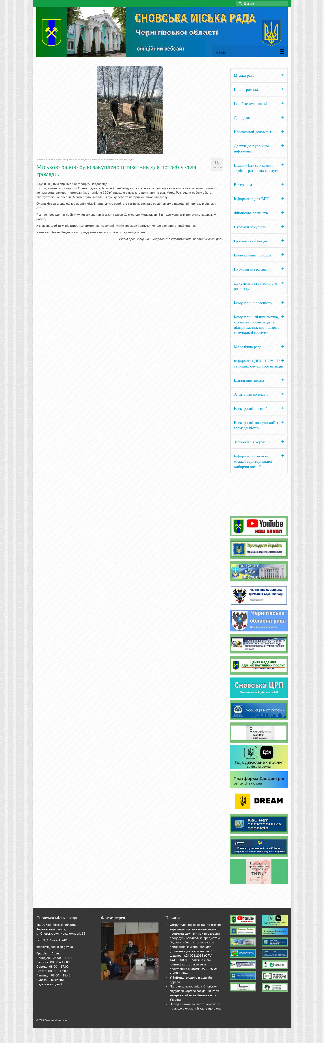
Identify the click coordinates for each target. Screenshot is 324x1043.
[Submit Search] (239, 3)
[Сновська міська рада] (162, 32)
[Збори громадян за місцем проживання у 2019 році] (130, 951)
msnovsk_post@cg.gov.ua (54, 946)
